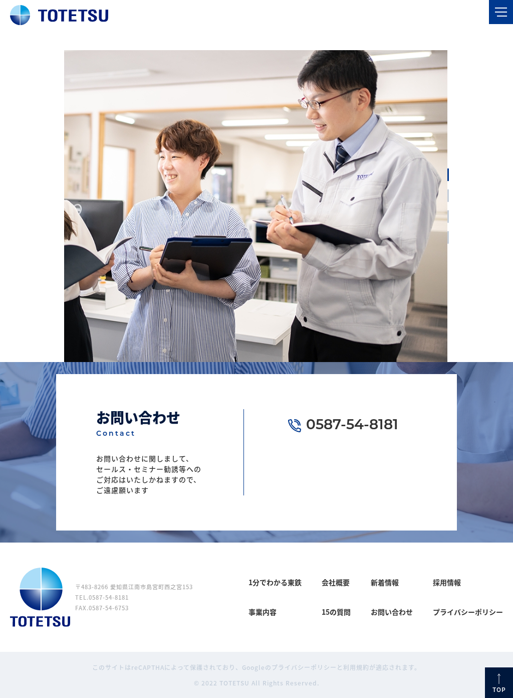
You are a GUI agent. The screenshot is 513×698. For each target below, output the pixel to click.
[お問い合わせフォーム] (393, 482)
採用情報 (447, 582)
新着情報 (385, 582)
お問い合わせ (392, 612)
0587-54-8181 (352, 426)
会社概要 (336, 582)
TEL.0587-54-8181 (102, 597)
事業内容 (262, 612)
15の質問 (336, 612)
